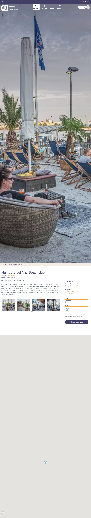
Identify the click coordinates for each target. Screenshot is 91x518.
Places (35, 8)
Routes (44, 8)
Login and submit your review (9, 277)
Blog (52, 8)
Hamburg (68, 301)
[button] (32, 311)
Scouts (59, 8)
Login (79, 1)
